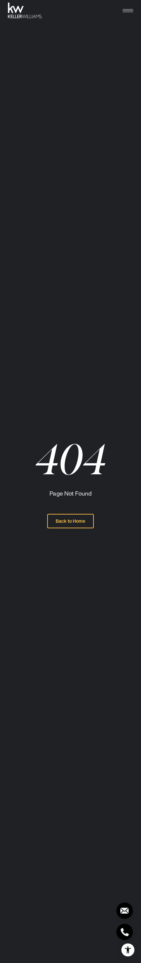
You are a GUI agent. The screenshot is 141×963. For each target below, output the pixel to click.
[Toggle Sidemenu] (128, 10)
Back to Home (70, 521)
